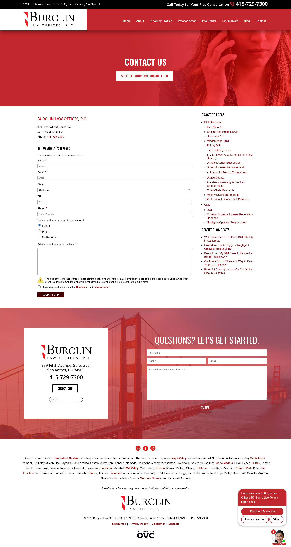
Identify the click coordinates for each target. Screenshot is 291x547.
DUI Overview (212, 122)
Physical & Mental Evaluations (228, 172)
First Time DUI (215, 127)
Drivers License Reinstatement (225, 167)
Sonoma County (150, 478)
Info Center (209, 21)
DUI (209, 209)
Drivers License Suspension (224, 162)
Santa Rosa (257, 458)
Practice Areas (187, 21)
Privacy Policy (102, 287)
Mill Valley (132, 468)
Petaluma (201, 468)
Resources (119, 523)
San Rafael (61, 458)
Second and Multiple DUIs (222, 131)
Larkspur (106, 468)
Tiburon (92, 473)
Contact (261, 21)
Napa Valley (178, 458)
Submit (206, 407)
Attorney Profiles (161, 21)
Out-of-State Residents (220, 190)
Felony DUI (214, 145)
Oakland (74, 458)
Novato (160, 468)
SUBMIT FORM (50, 294)
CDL (207, 204)
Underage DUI (215, 136)
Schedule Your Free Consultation (144, 76)
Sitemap (173, 523)
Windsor (116, 473)
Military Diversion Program (223, 194)
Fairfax (255, 463)
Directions (65, 388)
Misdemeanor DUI (218, 141)
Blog (247, 21)
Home (127, 21)
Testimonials (230, 21)
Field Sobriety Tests (219, 150)
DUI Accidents (215, 177)
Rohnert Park (243, 468)
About (140, 21)
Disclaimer (82, 287)
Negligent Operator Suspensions (226, 222)
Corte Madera (224, 463)
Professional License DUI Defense (227, 199)
